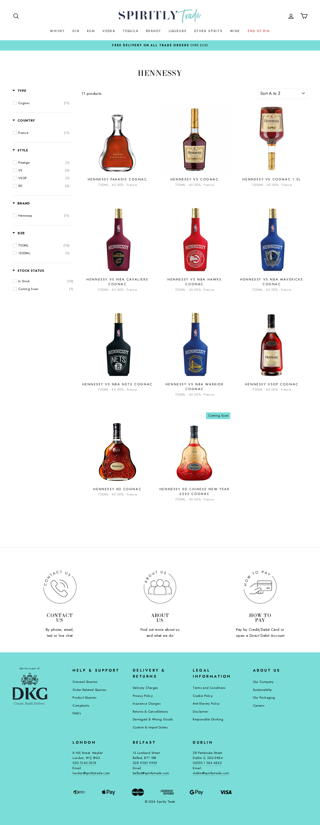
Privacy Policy (143, 695)
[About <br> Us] (160, 587)
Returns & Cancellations (150, 711)
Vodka (108, 31)
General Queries (84, 681)
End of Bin (259, 31)
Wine (235, 31)
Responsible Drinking (208, 719)
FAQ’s (76, 713)
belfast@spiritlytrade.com (151, 773)
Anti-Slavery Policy (206, 703)
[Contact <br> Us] (59, 587)
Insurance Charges (146, 703)
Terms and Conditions (209, 687)
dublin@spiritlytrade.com (211, 773)
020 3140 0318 (84, 762)
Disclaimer (200, 711)
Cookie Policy (203, 695)
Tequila (130, 31)
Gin (76, 31)
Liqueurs (178, 31)
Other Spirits (208, 31)
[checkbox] (43, 103)
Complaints (80, 705)
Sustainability (262, 689)
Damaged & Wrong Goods (153, 719)
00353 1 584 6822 (207, 762)
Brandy (153, 31)
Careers (258, 705)
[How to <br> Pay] (260, 587)
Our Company (263, 681)
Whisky (57, 31)
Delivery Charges (145, 687)
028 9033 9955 (145, 762)
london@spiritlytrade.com (91, 773)
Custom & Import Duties (150, 727)
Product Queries (84, 697)
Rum (91, 31)
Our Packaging (264, 697)
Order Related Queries (89, 689)
